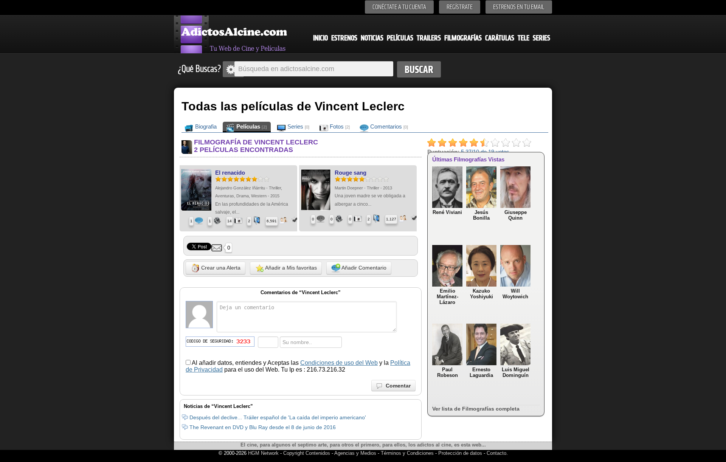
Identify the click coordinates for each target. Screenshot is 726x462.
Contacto (496, 453)
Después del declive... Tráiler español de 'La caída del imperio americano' (277, 417)
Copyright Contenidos (306, 453)
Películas (400, 38)
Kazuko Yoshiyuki (481, 293)
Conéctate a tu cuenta (399, 7)
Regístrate (460, 7)
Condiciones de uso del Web (339, 363)
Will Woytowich (515, 293)
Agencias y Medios (355, 453)
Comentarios (388, 126)
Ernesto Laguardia (481, 372)
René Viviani (447, 212)
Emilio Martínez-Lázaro (447, 296)
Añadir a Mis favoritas (290, 268)
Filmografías (463, 38)
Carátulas (499, 38)
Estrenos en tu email (518, 7)
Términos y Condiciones (408, 453)
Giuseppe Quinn (515, 215)
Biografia (205, 126)
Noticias (372, 38)
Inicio (320, 38)
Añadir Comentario (363, 268)
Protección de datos (460, 453)
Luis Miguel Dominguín (515, 372)
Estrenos (344, 38)
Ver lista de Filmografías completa (476, 409)
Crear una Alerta (220, 268)
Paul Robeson (447, 372)
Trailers (429, 38)
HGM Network (263, 453)
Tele (523, 38)
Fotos (339, 126)
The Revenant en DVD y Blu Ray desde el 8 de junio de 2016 (262, 427)
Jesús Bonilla (481, 215)
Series (541, 38)
